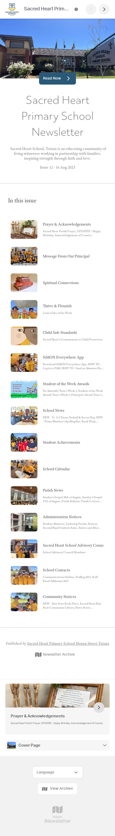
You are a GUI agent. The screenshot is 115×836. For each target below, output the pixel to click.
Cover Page (29, 745)
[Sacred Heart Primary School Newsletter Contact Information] (76, 9)
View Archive (61, 789)
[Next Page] (104, 9)
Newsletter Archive (59, 654)
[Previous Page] (91, 9)
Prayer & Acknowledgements (38, 716)
